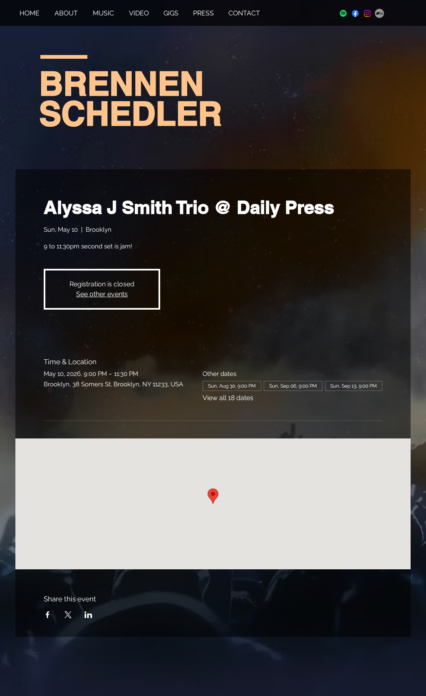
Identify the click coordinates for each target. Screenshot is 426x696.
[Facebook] (355, 13)
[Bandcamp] (379, 13)
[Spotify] (343, 13)
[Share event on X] (68, 614)
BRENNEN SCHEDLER (130, 98)
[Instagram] (367, 13)
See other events (102, 294)
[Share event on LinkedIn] (88, 614)
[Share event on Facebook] (48, 614)
